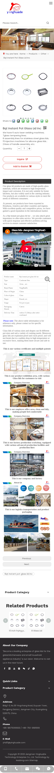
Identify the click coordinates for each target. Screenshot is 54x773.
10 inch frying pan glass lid (17, 630)
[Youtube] (14, 668)
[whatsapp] (33, 668)
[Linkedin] (9, 668)
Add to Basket (20, 166)
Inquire (20, 159)
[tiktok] (29, 668)
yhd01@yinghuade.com (14, 742)
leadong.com (22, 760)
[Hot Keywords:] (47, 23)
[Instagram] (19, 668)
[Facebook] (4, 668)
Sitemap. (33, 760)
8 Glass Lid (36, 630)
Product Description (15, 181)
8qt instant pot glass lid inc (19, 573)
